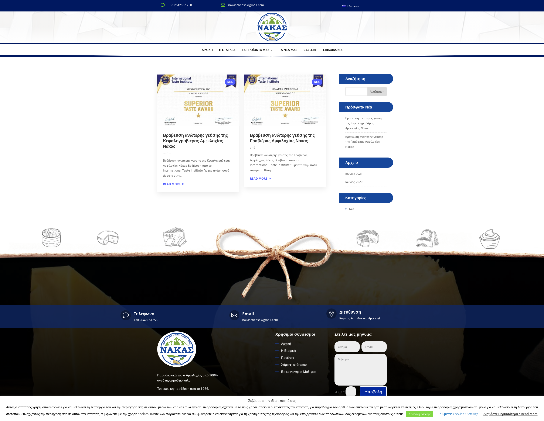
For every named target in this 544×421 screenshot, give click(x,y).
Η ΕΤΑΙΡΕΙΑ (227, 50)
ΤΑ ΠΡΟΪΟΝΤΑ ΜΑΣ (255, 50)
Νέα (230, 81)
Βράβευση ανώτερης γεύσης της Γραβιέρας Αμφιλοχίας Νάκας (282, 138)
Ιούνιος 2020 (354, 182)
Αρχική (286, 343)
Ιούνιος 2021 (354, 174)
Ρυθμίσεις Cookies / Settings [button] (458, 414)
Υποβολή (373, 392)
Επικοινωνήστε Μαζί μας (298, 371)
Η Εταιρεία (288, 350)
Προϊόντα (287, 357)
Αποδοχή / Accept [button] (420, 414)
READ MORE (171, 184)
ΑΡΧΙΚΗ (207, 50)
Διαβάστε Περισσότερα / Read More (510, 414)
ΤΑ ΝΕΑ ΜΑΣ (288, 50)
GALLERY (310, 50)
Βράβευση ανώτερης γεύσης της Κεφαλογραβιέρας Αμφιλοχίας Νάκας (195, 140)
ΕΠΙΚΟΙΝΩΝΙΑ (333, 50)
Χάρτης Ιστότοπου (294, 364)
